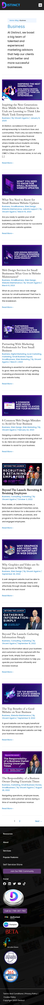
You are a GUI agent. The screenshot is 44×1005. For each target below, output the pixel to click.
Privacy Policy (31, 993)
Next (38, 821)
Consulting (16, 496)
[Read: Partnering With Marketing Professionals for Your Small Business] (22, 329)
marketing (6, 356)
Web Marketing (23, 359)
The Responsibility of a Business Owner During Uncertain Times (20, 779)
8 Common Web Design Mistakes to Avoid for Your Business (21, 422)
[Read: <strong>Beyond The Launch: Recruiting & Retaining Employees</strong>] (22, 474)
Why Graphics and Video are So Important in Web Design (20, 566)
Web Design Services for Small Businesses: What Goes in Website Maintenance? (21, 273)
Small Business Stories (31, 785)
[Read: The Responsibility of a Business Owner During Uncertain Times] (22, 762)
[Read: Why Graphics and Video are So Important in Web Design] (22, 549)
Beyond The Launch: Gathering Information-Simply (20, 635)
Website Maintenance (12, 209)
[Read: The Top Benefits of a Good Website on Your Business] (22, 693)
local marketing (34, 354)
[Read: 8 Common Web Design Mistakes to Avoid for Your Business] (22, 405)
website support (30, 209)
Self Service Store (12, 864)
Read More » (7, 162)
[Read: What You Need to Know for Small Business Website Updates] (22, 184)
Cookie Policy (10, 997)
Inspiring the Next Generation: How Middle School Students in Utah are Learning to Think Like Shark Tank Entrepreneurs (21, 109)
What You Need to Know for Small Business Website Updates (20, 201)
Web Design (30, 206)
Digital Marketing (18, 354)
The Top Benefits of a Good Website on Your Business (18, 710)
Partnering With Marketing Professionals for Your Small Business (18, 347)
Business (6, 118)
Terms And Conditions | (13, 993)
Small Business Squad (22, 356)
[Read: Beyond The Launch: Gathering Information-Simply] (22, 618)
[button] (40, 5)
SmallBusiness (17, 206)
